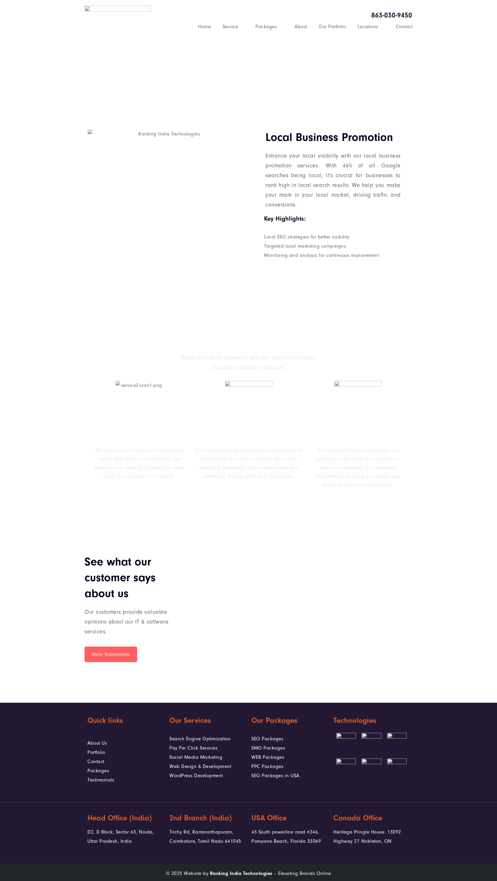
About (301, 26)
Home (204, 26)
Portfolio (96, 752)
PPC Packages (267, 766)
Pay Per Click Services (193, 748)
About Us (97, 743)
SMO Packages (268, 748)
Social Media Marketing (195, 757)
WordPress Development (196, 775)
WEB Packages (267, 757)
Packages (266, 26)
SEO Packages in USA (275, 775)
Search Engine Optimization (199, 739)
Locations (368, 26)
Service (230, 26)
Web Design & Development (200, 766)
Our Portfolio (332, 26)
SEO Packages (267, 739)
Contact (404, 26)
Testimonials (100, 780)
